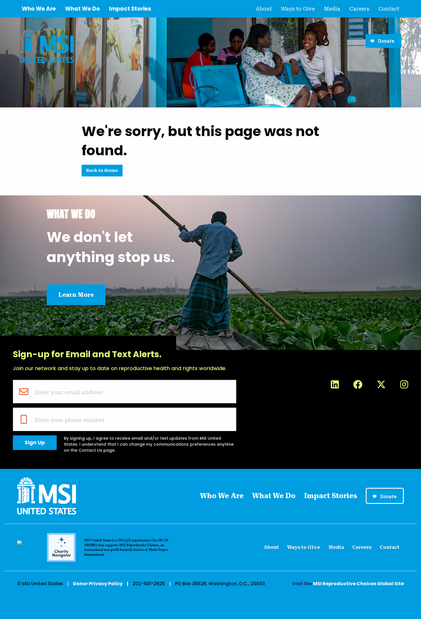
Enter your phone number (69, 419)
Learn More (76, 294)
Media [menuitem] (332, 9)
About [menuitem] (264, 9)
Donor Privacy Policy (98, 583)
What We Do (82, 9)
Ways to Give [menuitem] (298, 9)
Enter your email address (68, 392)
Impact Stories (130, 9)
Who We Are (39, 9)
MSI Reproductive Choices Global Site (358, 583)
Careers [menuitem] (359, 9)
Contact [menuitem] (388, 9)
